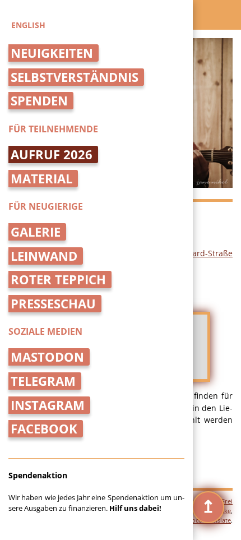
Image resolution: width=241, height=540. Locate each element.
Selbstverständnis (74, 77)
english (28, 25)
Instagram (48, 405)
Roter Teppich (58, 279)
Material (41, 178)
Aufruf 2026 (51, 154)
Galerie (36, 232)
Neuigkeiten (52, 53)
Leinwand (44, 256)
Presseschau (53, 303)
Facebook (44, 428)
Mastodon (47, 357)
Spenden (39, 100)
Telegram (43, 381)
